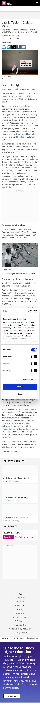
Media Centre (20, 625)
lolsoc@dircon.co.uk (9, 451)
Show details (28, 379)
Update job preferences (24, 537)
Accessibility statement (20, 617)
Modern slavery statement (20, 629)
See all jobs (8, 537)
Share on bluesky (4, 47)
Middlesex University (10, 426)
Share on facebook (18, 47)
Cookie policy (20, 613)
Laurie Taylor (6, 42)
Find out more (12, 696)
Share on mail (23, 47)
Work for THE (20, 605)
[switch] (34, 356)
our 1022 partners (16, 322)
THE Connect (20, 621)
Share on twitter (13, 47)
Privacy (20, 609)
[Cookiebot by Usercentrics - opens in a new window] (28, 311)
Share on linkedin (9, 47)
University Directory (20, 632)
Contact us (20, 598)
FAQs (20, 594)
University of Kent (23, 134)
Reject (20, 394)
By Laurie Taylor (7, 481)
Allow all (20, 387)
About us (20, 601)
